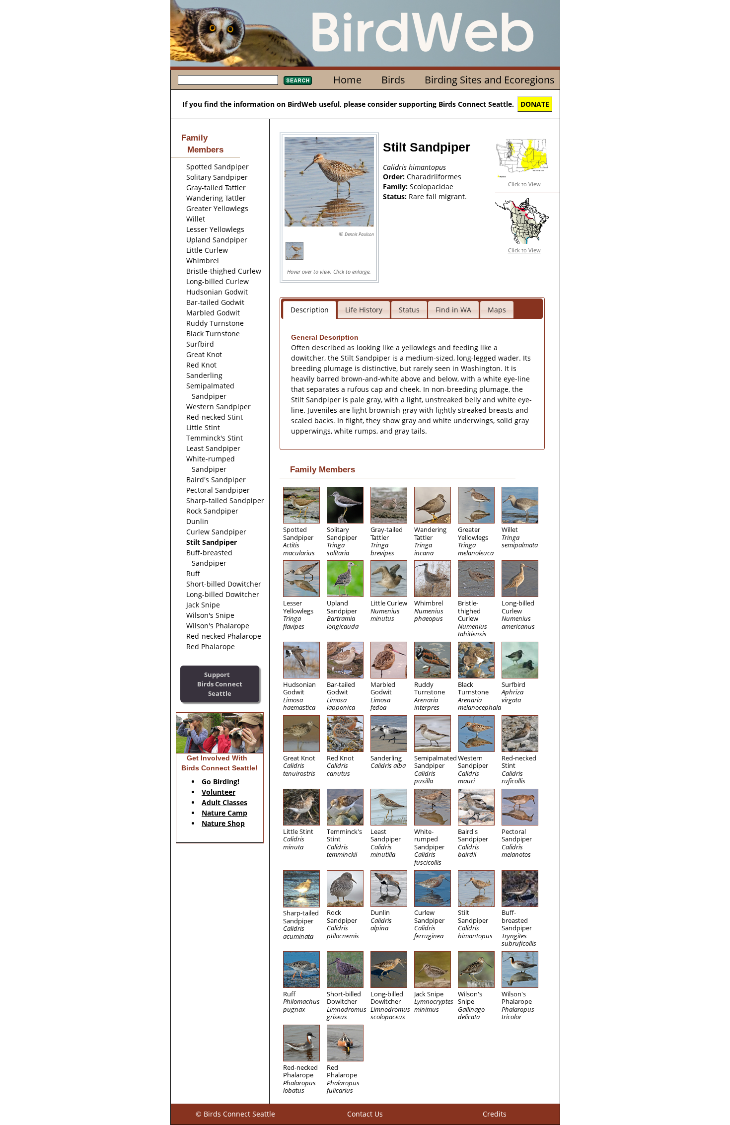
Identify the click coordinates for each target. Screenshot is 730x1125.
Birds (393, 79)
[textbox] (228, 80)
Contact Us (365, 1114)
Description (310, 309)
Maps (497, 309)
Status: (396, 196)
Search (298, 80)
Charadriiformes (434, 176)
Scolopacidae (431, 186)
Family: (396, 186)
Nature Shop (223, 823)
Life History (363, 309)
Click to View (524, 184)
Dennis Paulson (359, 234)
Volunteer (218, 792)
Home (347, 79)
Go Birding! (220, 781)
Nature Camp (224, 813)
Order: (395, 176)
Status (409, 309)
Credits (495, 1114)
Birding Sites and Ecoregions (490, 79)
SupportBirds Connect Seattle (219, 683)
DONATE (534, 104)
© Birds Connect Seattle (235, 1114)
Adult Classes (224, 802)
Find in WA (453, 309)
